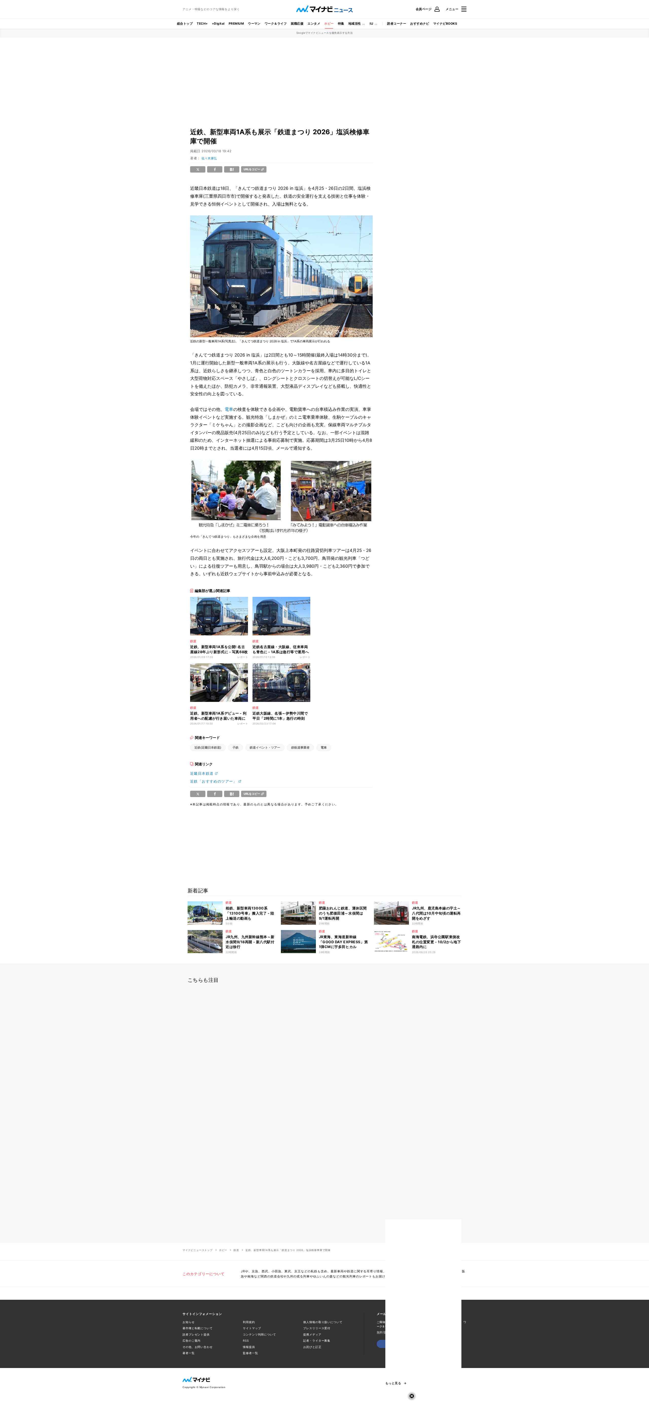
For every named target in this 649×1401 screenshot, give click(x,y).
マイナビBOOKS (445, 23)
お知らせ (189, 1322)
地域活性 (354, 23)
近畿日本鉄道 (201, 773)
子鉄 (235, 747)
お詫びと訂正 (312, 1347)
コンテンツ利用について (259, 1334)
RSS (246, 1340)
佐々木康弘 (209, 158)
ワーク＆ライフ (276, 23)
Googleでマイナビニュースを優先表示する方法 (324, 32)
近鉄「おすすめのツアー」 (213, 781)
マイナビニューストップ (198, 1250)
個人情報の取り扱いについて (322, 1322)
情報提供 (249, 1347)
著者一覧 (189, 1353)
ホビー (329, 23)
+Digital (218, 23)
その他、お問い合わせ (198, 1347)
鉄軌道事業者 (300, 747)
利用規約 (249, 1322)
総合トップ (185, 23)
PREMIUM (236, 23)
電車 (229, 409)
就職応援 (297, 23)
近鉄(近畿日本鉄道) (207, 747)
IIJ (371, 23)
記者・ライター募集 (316, 1340)
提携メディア (312, 1334)
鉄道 (236, 1250)
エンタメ (314, 23)
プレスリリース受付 (316, 1328)
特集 (341, 23)
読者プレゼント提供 (196, 1334)
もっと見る (393, 1383)
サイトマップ (252, 1328)
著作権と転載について (198, 1328)
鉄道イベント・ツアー (265, 747)
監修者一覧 (250, 1353)
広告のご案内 (192, 1340)
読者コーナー (396, 23)
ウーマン (254, 23)
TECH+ (202, 23)
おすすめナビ (419, 23)
